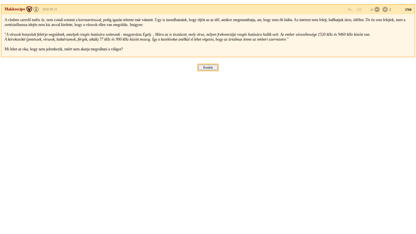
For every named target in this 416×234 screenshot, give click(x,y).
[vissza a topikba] (358, 9)
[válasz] (350, 9)
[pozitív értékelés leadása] (384, 9)
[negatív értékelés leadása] (376, 9)
